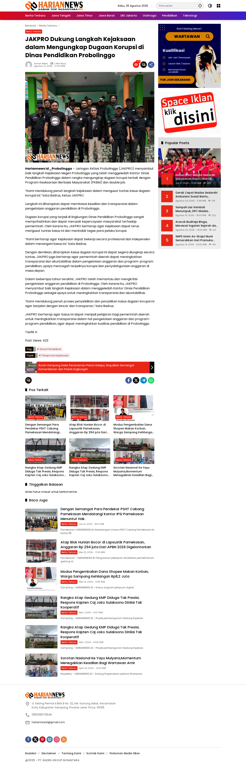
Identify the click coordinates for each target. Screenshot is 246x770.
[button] (200, 5)
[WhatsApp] (151, 380)
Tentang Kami (71, 753)
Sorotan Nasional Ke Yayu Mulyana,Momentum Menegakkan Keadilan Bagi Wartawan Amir (132, 471)
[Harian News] (54, 5)
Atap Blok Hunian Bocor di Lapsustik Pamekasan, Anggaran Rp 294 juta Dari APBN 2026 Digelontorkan (87, 428)
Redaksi (30, 753)
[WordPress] (50, 739)
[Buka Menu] (218, 5)
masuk (45, 492)
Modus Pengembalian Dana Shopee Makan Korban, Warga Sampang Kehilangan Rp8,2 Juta (133, 428)
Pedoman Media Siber (125, 753)
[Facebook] (128, 380)
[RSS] (64, 739)
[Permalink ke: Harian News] (29, 64)
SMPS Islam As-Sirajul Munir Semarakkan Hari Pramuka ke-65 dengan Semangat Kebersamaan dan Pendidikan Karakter (196, 238)
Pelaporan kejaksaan (55, 355)
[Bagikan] (151, 64)
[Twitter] (136, 380)
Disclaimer (49, 753)
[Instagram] (57, 739)
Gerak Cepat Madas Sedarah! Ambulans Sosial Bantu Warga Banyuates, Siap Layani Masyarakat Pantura (196, 194)
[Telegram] (143, 380)
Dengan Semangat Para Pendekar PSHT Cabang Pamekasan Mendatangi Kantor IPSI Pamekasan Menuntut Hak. (42, 428)
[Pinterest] (42, 739)
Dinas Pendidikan (50, 349)
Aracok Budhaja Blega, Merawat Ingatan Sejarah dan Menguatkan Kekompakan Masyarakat (196, 224)
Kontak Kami (95, 753)
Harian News (41, 64)
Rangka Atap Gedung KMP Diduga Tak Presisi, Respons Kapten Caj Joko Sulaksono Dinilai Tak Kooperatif (44, 471)
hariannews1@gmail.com (48, 722)
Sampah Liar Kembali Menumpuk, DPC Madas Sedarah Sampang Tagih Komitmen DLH (192, 209)
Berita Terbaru (33, 31)
